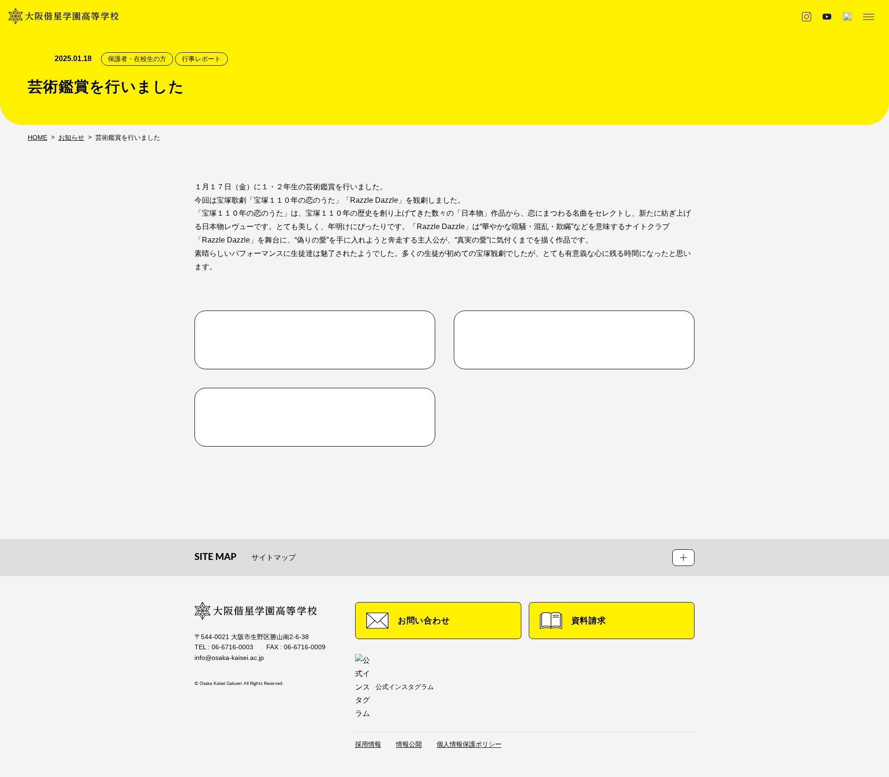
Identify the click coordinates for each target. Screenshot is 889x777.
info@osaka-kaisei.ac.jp (229, 657)
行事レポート (201, 58)
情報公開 (409, 744)
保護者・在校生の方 (137, 58)
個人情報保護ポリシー (469, 744)
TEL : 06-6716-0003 (223, 647)
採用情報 (368, 744)
